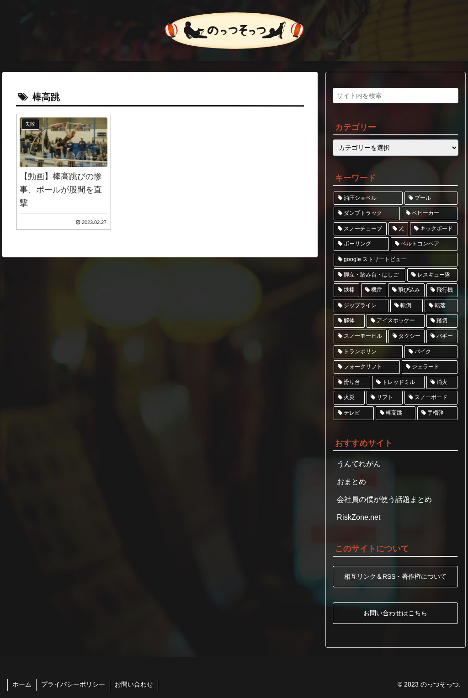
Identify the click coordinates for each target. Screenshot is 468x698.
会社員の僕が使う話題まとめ (384, 499)
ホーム (22, 684)
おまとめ (351, 481)
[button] (449, 98)
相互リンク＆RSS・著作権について (395, 576)
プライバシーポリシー (73, 684)
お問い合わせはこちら (395, 613)
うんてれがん (359, 464)
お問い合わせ (134, 684)
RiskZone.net (358, 517)
